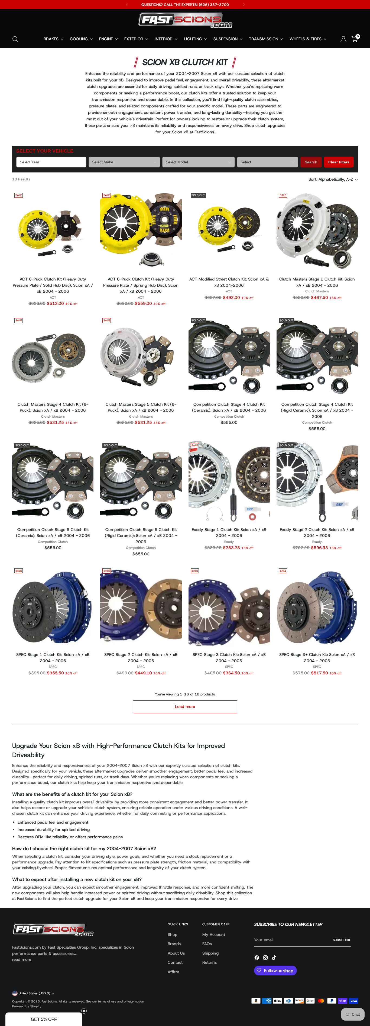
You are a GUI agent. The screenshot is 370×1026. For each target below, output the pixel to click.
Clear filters (338, 162)
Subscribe (342, 940)
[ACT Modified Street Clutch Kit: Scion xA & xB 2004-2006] (229, 231)
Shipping (210, 953)
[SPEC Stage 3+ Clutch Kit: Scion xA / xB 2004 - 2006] (317, 606)
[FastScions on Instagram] (266, 958)
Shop (172, 934)
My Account (213, 934)
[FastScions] (185, 21)
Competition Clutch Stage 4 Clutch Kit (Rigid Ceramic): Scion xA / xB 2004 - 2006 (317, 410)
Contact (175, 962)
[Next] (243, 4)
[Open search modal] (15, 39)
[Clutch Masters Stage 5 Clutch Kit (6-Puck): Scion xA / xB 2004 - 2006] (140, 356)
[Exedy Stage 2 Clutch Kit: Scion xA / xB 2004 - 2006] (317, 481)
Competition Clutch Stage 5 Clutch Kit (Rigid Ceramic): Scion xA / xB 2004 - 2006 (141, 536)
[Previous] (127, 4)
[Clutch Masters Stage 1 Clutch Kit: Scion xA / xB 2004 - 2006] (317, 231)
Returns (209, 962)
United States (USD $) (34, 993)
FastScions (49, 1001)
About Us (176, 953)
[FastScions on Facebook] (257, 958)
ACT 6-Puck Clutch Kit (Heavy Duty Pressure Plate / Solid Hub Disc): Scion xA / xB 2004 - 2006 (53, 285)
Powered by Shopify (26, 1006)
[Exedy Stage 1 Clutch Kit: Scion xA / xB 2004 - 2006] (229, 481)
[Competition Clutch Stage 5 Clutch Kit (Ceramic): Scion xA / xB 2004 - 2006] (52, 481)
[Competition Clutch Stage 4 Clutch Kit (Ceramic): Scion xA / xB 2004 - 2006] (229, 356)
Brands (174, 943)
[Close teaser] (84, 1011)
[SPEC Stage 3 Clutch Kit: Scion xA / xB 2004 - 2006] (229, 606)
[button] (43, 1019)
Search (311, 162)
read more (21, 959)
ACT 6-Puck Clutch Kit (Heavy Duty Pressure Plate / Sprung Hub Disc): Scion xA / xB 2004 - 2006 (140, 285)
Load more (185, 706)
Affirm (173, 972)
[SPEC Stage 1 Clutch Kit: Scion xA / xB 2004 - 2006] (52, 606)
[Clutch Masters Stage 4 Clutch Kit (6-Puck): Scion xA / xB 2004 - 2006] (52, 356)
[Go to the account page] (343, 39)
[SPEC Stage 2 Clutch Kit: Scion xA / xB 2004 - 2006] (140, 606)
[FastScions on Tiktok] (274, 958)
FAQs (207, 943)
